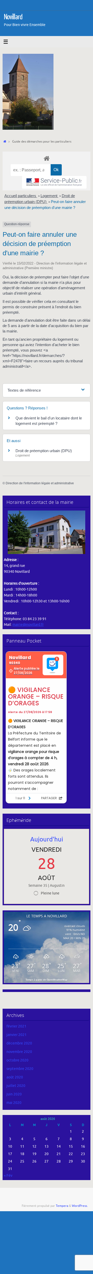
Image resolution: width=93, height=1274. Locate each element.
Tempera (62, 1206)
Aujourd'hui (46, 839)
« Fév (8, 1175)
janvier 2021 (16, 1035)
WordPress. (80, 1206)
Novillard (13, 17)
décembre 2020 (19, 1043)
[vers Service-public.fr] (54, 182)
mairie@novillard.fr (28, 624)
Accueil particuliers (20, 196)
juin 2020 (14, 1094)
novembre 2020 (19, 1052)
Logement (49, 196)
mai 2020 (13, 1103)
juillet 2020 (15, 1086)
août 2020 (14, 1077)
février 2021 (16, 1026)
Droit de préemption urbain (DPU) (44, 451)
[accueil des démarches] (46, 158)
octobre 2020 (17, 1060)
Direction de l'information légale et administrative (40, 483)
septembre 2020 (19, 1069)
